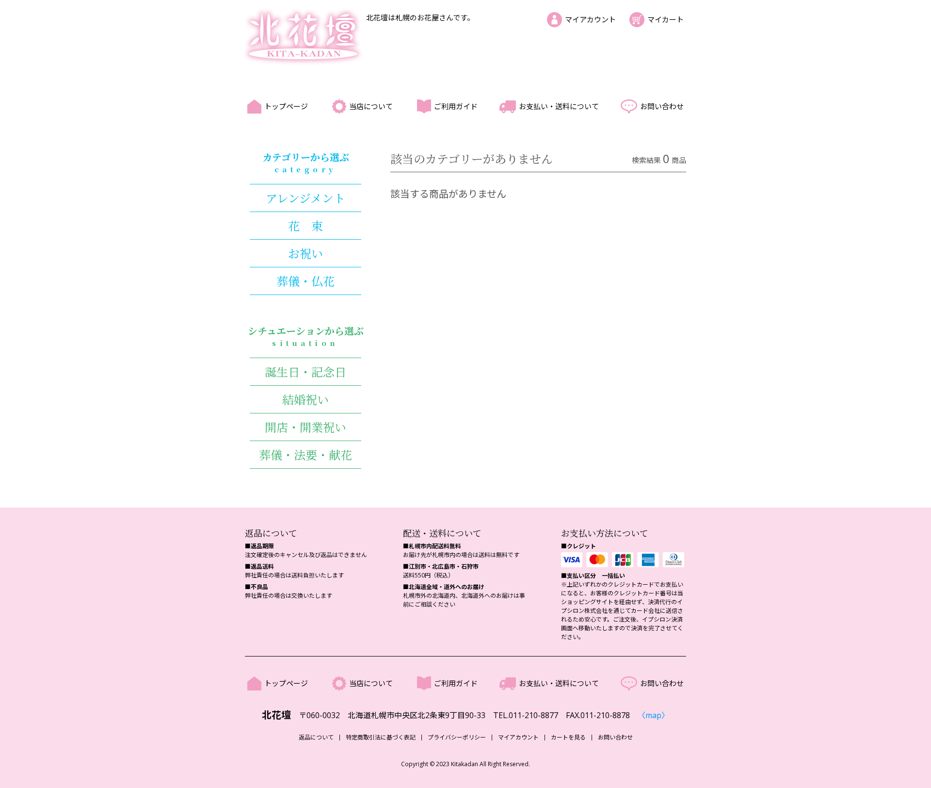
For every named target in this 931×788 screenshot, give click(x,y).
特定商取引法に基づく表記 (381, 737)
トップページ (286, 106)
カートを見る (568, 737)
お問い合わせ (662, 106)
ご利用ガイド (456, 106)
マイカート (665, 19)
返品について (316, 737)
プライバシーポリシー (457, 737)
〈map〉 (653, 715)
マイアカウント (590, 19)
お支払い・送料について (559, 106)
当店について (371, 106)
